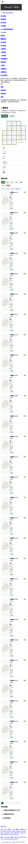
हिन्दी (16, 832)
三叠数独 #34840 (14, 640)
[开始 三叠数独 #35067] (5, 384)
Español (13, 831)
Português (18, 831)
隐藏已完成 (17, 188)
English (2, 829)
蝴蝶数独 (3, 39)
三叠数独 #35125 (14, 660)
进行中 (8, 188)
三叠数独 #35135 (14, 762)
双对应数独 (4, 75)
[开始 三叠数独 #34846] (5, 404)
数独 (2, 837)
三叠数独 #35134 (14, 334)
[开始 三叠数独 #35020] (5, 750)
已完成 (12, 188)
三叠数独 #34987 (14, 253)
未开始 (3, 188)
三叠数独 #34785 (14, 517)
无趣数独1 (4, 69)
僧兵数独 (3, 62)
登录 (4, 12)
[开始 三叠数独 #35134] (5, 343)
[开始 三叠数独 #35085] (5, 607)
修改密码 (3, 93)
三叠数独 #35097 (14, 273)
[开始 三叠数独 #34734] (5, 465)
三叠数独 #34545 (14, 294)
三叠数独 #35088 (14, 619)
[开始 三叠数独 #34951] (5, 221)
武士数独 (3, 16)
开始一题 (4, 116)
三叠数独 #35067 (14, 375)
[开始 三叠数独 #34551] (5, 689)
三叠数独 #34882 (14, 436)
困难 (21, 182)
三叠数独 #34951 (14, 212)
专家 (3, 185)
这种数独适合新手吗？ (9, 814)
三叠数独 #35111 (14, 314)
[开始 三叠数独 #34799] (5, 546)
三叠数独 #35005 (14, 233)
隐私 (5, 826)
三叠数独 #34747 (14, 497)
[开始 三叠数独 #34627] (5, 201)
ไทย (19, 832)
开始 (11, 208)
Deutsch (9, 831)
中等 (16, 182)
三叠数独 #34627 (14, 192)
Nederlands (7, 832)
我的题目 (3, 90)
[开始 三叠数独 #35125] (5, 668)
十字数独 (3, 55)
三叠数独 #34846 (14, 395)
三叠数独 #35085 (14, 599)
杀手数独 (3, 22)
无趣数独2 (4, 72)
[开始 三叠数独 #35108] (5, 567)
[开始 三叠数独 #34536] (5, 485)
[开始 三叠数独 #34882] (5, 445)
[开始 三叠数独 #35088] (5, 628)
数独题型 (4, 32)
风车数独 (3, 45)
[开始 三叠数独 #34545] (5, 302)
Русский (23, 831)
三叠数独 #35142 (14, 578)
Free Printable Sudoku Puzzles (11, 839)
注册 (7, 12)
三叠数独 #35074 (14, 721)
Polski (10, 834)
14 (16, 803)
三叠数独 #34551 (14, 680)
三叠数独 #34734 (14, 456)
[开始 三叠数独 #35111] (5, 323)
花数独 (3, 35)
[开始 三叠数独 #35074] (5, 729)
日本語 (22, 829)
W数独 (3, 65)
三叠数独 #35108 (14, 558)
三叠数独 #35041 (14, 701)
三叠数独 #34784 (14, 355)
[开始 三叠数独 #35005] (5, 241)
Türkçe (12, 832)
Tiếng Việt (22, 832)
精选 (7, 182)
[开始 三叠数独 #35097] (5, 282)
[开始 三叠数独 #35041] (5, 709)
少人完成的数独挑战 (7, 29)
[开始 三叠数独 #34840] (5, 648)
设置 (2, 87)
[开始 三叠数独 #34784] (5, 363)
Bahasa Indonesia (5, 834)
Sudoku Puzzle (17, 837)
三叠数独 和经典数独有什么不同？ (12, 810)
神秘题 (8, 185)
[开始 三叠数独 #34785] (5, 526)
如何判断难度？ (7, 818)
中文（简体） (8, 829)
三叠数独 (3, 49)
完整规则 (12, 116)
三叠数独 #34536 (14, 477)
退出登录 (10, 12)
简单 (12, 182)
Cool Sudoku (7, 837)
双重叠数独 (4, 59)
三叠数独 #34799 (14, 538)
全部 (3, 182)
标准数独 (3, 19)
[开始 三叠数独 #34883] (5, 790)
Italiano (2, 832)
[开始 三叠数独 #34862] (5, 424)
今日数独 (3, 26)
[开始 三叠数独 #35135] (5, 770)
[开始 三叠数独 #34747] (5, 506)
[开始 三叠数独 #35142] (5, 587)
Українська (15, 834)
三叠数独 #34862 (14, 416)
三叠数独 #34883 (14, 782)
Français (4, 831)
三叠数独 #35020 (14, 741)
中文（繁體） (15, 829)
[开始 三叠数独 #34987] (5, 262)
